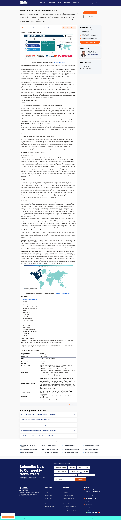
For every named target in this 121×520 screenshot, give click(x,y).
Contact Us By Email (86, 68)
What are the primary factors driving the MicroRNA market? (35, 419)
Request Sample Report (59, 62)
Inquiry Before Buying (93, 54)
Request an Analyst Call (90, 42)
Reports (25, 8)
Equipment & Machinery (61, 471)
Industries (43, 2)
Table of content (34, 28)
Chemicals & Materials (83, 467)
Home (21, 8)
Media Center (67, 2)
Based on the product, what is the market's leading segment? (35, 425)
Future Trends (52, 2)
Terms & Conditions (98, 518)
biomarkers (36, 75)
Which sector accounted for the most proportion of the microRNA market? (39, 414)
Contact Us (76, 2)
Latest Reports (48, 498)
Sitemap (47, 503)
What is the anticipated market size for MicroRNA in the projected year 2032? (39, 430)
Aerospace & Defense (61, 467)
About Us (47, 490)
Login (97, 2)
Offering (59, 2)
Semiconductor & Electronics (86, 475)
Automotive (72, 467)
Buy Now (91, 16)
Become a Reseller (49, 506)
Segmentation (43, 28)
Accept (8, 517)
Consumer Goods (67, 503)
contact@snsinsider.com (91, 507)
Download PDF (91, 12)
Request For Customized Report (62, 293)
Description (25, 28)
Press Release (48, 495)
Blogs (46, 492)
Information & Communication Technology (66, 475)
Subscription (48, 501)
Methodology (51, 28)
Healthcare (30, 8)
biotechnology (26, 203)
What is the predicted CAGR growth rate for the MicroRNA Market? (37, 435)
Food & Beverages (75, 471)
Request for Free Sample (69, 28)
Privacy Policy (90, 518)
